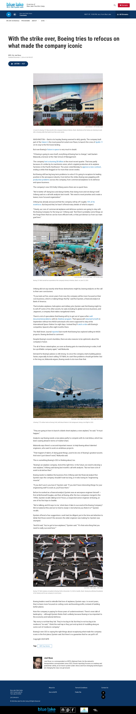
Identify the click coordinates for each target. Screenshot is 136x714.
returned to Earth (92, 319)
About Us (52, 687)
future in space (53, 149)
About (34, 21)
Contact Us (104, 687)
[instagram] (103, 697)
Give (43, 21)
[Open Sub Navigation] (38, 21)
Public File (78, 692)
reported (55, 332)
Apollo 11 (99, 142)
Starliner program (64, 319)
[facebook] (103, 693)
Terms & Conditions (81, 687)
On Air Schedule (12, 21)
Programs (25, 21)
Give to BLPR (53, 692)
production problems (41, 180)
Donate (125, 5)
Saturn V (45, 142)
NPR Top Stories (45, 646)
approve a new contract (91, 167)
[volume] (14, 14)
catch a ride (82, 324)
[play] (8, 14)
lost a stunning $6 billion (53, 161)
